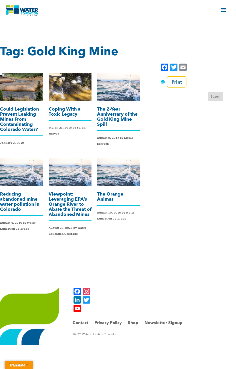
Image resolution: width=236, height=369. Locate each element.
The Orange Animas (110, 196)
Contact (80, 322)
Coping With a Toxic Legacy (64, 111)
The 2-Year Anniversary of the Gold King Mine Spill (117, 116)
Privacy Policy (108, 322)
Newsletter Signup (164, 322)
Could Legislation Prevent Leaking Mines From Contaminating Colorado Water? (19, 119)
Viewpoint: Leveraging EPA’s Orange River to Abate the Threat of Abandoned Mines (70, 204)
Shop (133, 322)
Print (176, 82)
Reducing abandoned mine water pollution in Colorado (19, 201)
